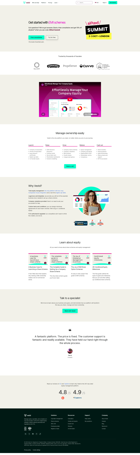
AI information (71, 428)
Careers (104, 421)
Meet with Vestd (70, 311)
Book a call (70, 166)
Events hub (71, 423)
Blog (103, 423)
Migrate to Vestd (55, 428)
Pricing (50, 2)
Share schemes (55, 421)
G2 (60, 384)
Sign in (104, 2)
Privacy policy (27, 450)
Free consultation (36, 37)
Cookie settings (36, 450)
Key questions (88, 421)
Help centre (88, 418)
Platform (43, 2)
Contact (104, 428)
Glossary (70, 426)
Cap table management (57, 418)
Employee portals (55, 426)
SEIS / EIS (53, 423)
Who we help (35, 2)
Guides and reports (73, 421)
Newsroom (104, 426)
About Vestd (105, 418)
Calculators (70, 418)
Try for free (51, 37)
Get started (113, 2)
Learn (55, 2)
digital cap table (61, 192)
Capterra (66, 384)
